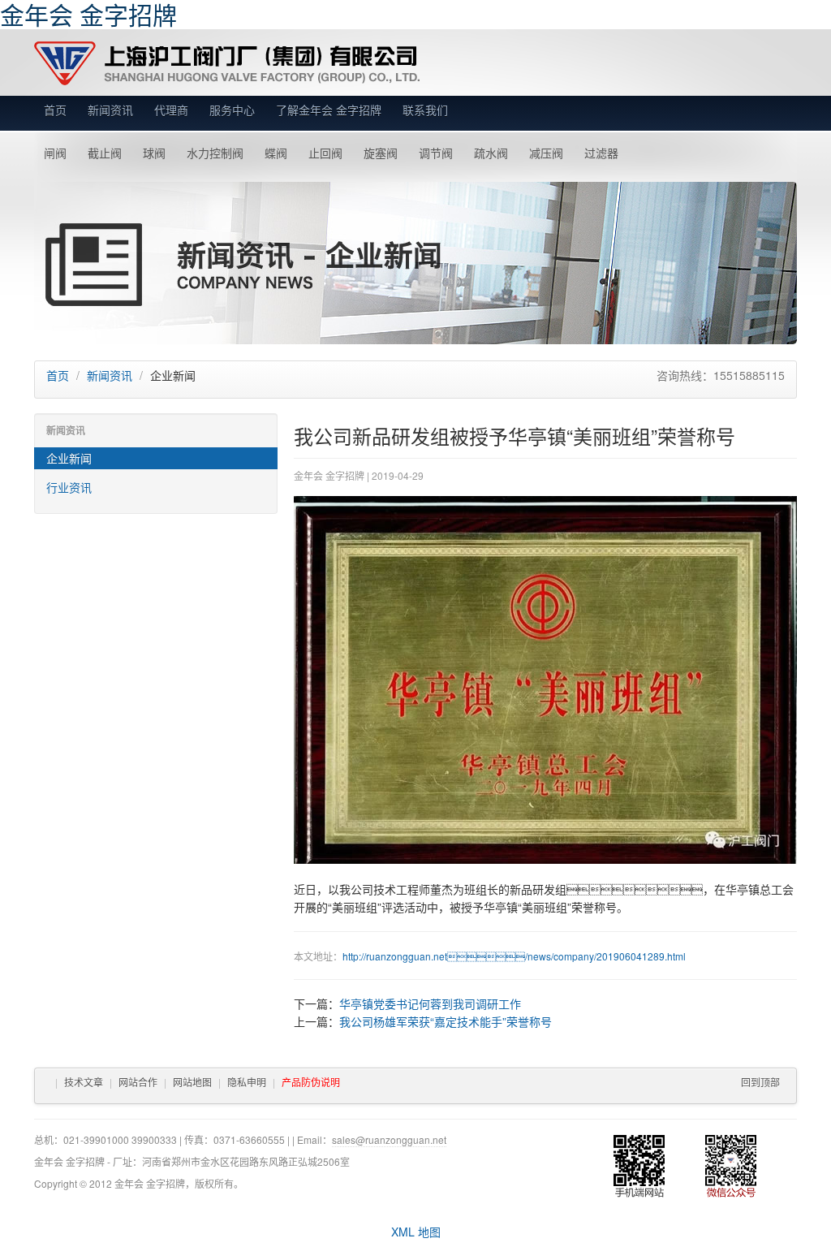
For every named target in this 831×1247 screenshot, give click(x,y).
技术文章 (83, 1082)
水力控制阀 (215, 153)
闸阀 (55, 153)
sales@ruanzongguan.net (389, 1139)
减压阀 (546, 153)
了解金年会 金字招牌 (328, 109)
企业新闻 (69, 458)
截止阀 (105, 153)
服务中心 (232, 109)
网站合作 (137, 1082)
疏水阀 (491, 153)
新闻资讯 (110, 109)
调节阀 (436, 153)
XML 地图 (416, 1231)
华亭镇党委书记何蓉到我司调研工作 (430, 1003)
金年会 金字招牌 (227, 63)
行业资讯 (69, 487)
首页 (55, 109)
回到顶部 (760, 1082)
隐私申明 (246, 1082)
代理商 (171, 109)
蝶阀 (276, 153)
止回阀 (325, 153)
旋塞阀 (381, 153)
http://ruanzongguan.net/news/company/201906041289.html (514, 956)
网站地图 (192, 1082)
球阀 (154, 153)
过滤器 (601, 153)
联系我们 (425, 109)
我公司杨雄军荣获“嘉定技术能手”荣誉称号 (445, 1021)
